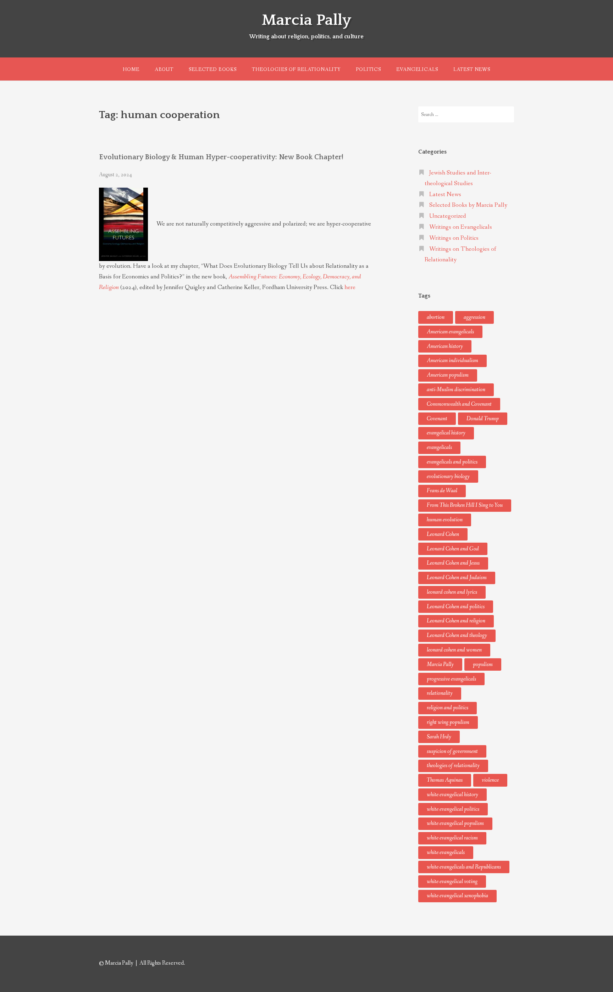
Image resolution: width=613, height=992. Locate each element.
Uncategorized (447, 216)
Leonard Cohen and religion (456, 621)
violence (490, 780)
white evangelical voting (452, 881)
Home (131, 69)
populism (483, 664)
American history (445, 346)
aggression (474, 317)
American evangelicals (450, 332)
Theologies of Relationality (296, 69)
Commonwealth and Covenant (459, 404)
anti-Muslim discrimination (456, 389)
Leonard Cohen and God (453, 549)
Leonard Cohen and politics (456, 606)
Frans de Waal (442, 490)
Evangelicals (417, 69)
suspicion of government (452, 751)
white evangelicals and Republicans (464, 867)
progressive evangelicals (451, 679)
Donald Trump (482, 418)
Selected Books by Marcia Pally (468, 205)
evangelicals (439, 447)
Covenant (437, 418)
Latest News (471, 69)
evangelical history (446, 433)
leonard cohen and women (454, 650)
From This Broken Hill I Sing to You (465, 505)
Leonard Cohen (443, 534)
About (164, 69)
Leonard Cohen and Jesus (453, 563)
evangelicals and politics (452, 462)
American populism (448, 375)
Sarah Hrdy (439, 737)
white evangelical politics (453, 809)
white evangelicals (446, 852)
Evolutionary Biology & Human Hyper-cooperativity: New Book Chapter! (221, 157)
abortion (435, 317)
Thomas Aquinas (445, 780)
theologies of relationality (453, 765)
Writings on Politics (454, 238)
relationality (440, 693)
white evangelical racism (452, 838)
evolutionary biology (448, 476)
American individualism (452, 360)
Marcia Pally (306, 20)
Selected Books (213, 69)
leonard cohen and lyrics (452, 592)
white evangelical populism (455, 823)
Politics (368, 69)
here (349, 287)
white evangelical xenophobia (457, 895)
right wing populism (448, 722)
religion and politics (447, 707)
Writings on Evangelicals (460, 227)
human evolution (445, 519)
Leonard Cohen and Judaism (457, 577)
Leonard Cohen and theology (457, 635)
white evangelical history (452, 794)
